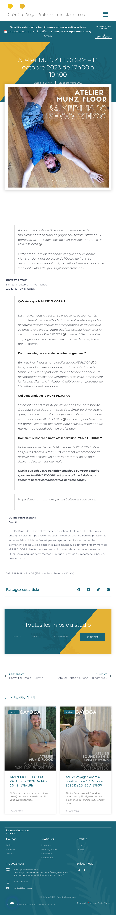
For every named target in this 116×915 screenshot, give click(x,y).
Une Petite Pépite (101, 903)
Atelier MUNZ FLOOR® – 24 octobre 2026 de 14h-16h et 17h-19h (28, 781)
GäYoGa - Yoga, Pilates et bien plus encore (47, 14)
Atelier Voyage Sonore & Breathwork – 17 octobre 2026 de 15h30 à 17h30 (84, 781)
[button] (12, 903)
